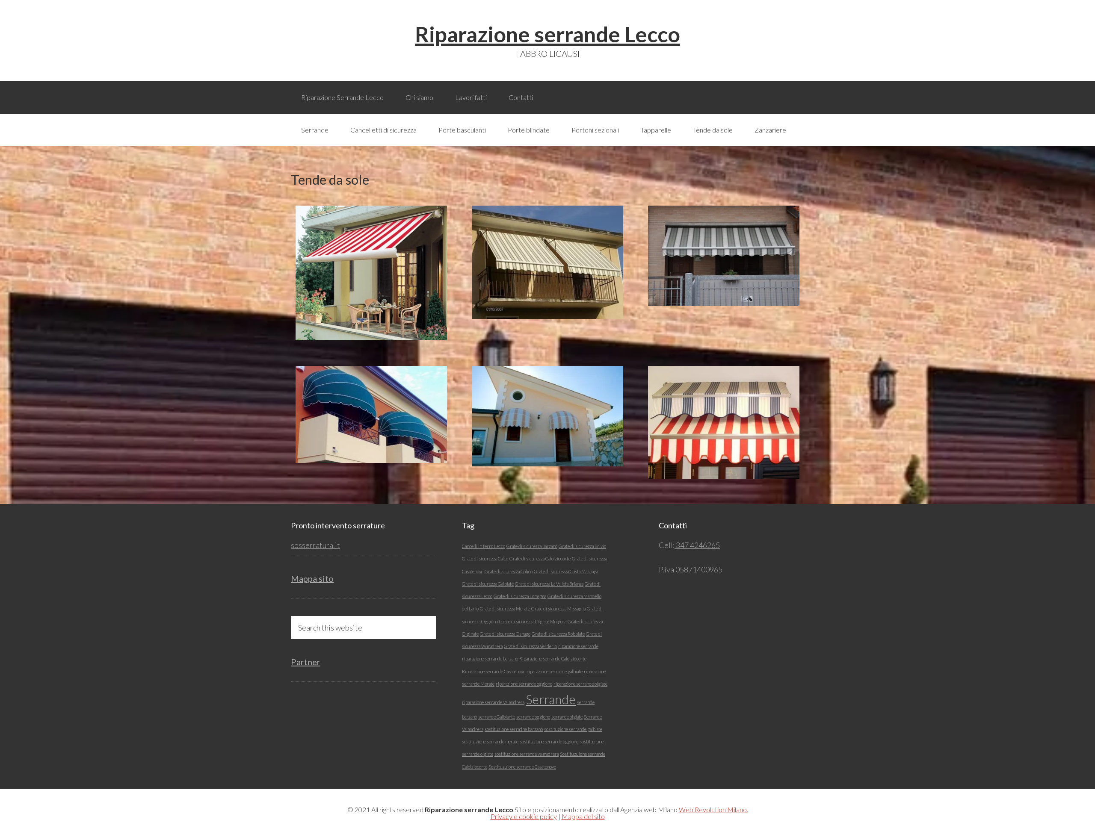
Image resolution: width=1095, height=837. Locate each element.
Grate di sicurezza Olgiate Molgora (532, 621)
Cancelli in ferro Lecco (483, 546)
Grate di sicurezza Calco (485, 558)
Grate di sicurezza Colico (509, 571)
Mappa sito (312, 578)
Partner (305, 662)
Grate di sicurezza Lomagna (520, 596)
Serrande (551, 699)
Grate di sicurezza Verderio (530, 646)
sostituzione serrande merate (490, 741)
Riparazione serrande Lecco (547, 34)
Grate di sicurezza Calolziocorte (540, 558)
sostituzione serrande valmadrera (526, 754)
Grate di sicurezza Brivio (582, 546)
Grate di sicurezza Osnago (505, 634)
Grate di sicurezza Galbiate (488, 583)
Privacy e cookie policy (524, 816)
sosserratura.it (315, 545)
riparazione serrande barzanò (490, 658)
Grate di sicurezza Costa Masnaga (566, 571)
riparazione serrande (578, 646)
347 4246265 (697, 545)
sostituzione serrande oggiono (549, 741)
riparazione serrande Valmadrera (493, 702)
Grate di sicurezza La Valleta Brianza (549, 583)
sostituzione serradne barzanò (514, 729)
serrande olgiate (567, 716)
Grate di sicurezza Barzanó (531, 546)
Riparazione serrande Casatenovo (493, 671)
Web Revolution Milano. (713, 809)
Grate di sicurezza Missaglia (558, 608)
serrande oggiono (533, 716)
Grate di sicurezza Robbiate (558, 634)
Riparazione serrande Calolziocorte (552, 658)
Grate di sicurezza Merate (505, 608)
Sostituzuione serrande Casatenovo (522, 766)
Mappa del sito (583, 816)
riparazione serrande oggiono (524, 684)
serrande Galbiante (496, 716)
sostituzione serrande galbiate (573, 729)
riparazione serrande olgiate (580, 684)
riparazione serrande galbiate (555, 671)
